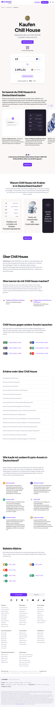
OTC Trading (4, 615)
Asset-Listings (22, 618)
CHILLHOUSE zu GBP (15, 353)
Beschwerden (22, 624)
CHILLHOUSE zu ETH (15, 348)
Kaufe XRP (37, 499)
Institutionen (4, 617)
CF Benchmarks (20, 684)
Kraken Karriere (22, 609)
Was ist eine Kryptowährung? (26, 654)
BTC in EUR (39, 564)
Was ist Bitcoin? (22, 658)
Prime (39, 684)
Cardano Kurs (40, 615)
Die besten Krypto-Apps (25, 662)
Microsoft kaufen (41, 642)
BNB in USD (3, 638)
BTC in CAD (12, 570)
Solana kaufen (22, 642)
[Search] (50, 2)
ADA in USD (3, 644)
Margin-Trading (4, 611)
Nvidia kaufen (40, 633)
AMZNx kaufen (4, 662)
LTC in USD (3, 648)
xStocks (14, 684)
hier (11, 693)
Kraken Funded (4, 626)
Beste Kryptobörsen (24, 664)
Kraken (7, 682)
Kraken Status (22, 620)
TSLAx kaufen (4, 656)
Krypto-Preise (41, 605)
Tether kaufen (10, 499)
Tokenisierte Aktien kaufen (8, 652)
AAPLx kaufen (4, 658)
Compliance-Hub (42, 671)
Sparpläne (3, 622)
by (4, 679)
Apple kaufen (40, 636)
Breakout (21, 682)
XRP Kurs (39, 613)
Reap (25, 684)
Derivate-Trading (5, 613)
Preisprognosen (40, 622)
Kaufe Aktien (40, 630)
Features (3, 605)
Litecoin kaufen (22, 644)
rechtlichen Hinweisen (19, 704)
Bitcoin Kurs (40, 607)
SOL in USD (12, 575)
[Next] (51, 105)
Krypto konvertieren (6, 630)
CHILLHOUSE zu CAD (42, 353)
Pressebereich (22, 615)
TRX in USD (3, 646)
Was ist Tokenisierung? (24, 660)
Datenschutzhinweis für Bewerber (35, 673)
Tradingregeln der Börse (15, 673)
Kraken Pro (11, 682)
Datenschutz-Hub (4, 671)
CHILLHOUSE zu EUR (42, 342)
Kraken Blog (22, 611)
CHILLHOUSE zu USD (15, 342)
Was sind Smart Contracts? (25, 656)
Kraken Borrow (4, 624)
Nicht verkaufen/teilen (33, 671)
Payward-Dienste (8, 684)
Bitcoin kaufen (10, 483)
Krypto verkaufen (5, 609)
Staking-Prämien (5, 620)
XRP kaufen (22, 638)
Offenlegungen (24, 673)
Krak (36, 684)
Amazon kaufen (40, 638)
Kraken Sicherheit (23, 607)
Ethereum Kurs (40, 609)
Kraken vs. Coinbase (24, 666)
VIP (25, 682)
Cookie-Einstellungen (23, 671)
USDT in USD (39, 575)
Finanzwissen (23, 652)
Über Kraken (22, 605)
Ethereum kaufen (39, 483)
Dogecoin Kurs (40, 611)
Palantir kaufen (40, 640)
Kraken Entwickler (23, 613)
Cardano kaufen (11, 517)
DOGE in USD (4, 642)
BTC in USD (12, 564)
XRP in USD (12, 581)
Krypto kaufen (4, 607)
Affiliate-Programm (23, 617)
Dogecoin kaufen (39, 517)
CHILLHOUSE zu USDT (42, 348)
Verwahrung (46, 684)
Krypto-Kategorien (41, 620)
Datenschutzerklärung (13, 671)
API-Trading (3, 618)
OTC (42, 684)
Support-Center (23, 622)
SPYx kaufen (4, 660)
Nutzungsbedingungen (5, 673)
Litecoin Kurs (40, 618)
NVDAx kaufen (4, 654)
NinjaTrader (16, 682)
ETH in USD (3, 635)
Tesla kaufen (40, 635)
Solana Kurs (40, 617)
